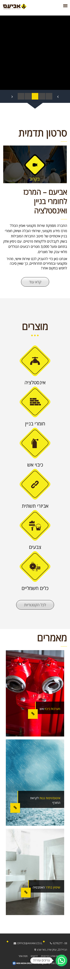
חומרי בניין (35, 423)
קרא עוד (35, 282)
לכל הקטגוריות (35, 604)
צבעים (35, 547)
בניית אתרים (54, 963)
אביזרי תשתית (35, 505)
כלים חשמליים (35, 588)
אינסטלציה (35, 382)
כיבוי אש (35, 464)
